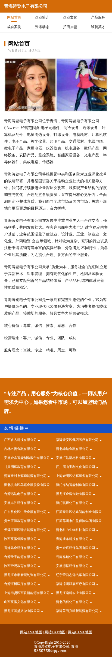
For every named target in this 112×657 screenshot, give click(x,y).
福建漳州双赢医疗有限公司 (75, 584)
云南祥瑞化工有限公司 (72, 557)
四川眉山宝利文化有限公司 (75, 467)
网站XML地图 (31, 632)
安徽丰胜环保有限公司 (20, 503)
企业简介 (42, 17)
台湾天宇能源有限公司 (20, 557)
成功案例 (14, 27)
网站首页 (14, 17)
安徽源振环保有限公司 (72, 566)
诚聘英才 (98, 27)
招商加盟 (70, 27)
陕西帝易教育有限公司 (20, 566)
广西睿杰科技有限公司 (20, 440)
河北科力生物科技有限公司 (75, 530)
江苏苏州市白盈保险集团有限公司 (80, 521)
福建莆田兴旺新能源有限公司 (77, 611)
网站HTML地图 (80, 632)
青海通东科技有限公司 (72, 539)
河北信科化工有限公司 (72, 602)
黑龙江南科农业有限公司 (74, 593)
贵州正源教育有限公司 (20, 521)
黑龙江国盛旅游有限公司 (22, 611)
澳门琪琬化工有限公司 (72, 503)
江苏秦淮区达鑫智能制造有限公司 (80, 512)
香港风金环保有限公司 (20, 548)
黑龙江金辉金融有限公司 (74, 494)
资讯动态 (42, 27)
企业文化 (70, 17)
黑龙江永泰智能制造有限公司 (25, 575)
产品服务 (98, 17)
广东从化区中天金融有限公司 (25, 512)
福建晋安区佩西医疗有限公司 (77, 440)
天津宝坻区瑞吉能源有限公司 (25, 530)
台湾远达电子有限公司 (20, 494)
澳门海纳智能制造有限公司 (75, 485)
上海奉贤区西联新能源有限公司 (27, 593)
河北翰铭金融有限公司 (72, 449)
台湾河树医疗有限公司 (20, 584)
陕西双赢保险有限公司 (20, 539)
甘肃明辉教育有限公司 (20, 467)
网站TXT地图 (55, 632)
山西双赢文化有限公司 (20, 602)
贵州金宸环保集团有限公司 (75, 548)
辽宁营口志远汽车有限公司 (75, 575)
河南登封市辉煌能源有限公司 (25, 476)
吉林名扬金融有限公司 (20, 449)
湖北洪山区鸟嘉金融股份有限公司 (28, 485)
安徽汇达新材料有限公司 (74, 458)
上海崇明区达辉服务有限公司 (77, 476)
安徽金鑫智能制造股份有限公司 (27, 458)
